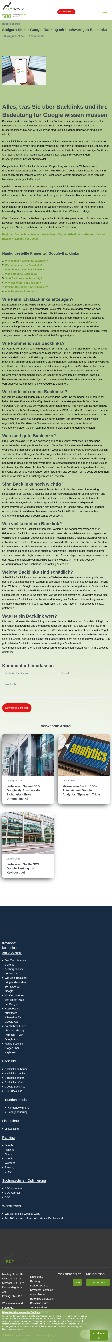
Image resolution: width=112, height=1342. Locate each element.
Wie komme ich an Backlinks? (24, 265)
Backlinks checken (15, 1073)
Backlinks (9, 1061)
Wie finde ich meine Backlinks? (24, 269)
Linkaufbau (10, 1121)
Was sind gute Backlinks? (21, 273)
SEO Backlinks (13, 1091)
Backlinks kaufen (14, 1077)
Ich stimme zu (99, 1335)
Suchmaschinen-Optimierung (24, 1180)
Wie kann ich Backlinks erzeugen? (26, 260)
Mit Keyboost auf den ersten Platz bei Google (14, 1000)
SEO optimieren (14, 1188)
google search (11, 23)
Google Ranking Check (9, 1150)
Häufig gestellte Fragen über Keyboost (14, 1048)
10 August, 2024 (14, 36)
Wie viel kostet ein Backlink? (23, 282)
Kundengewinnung (18, 1107)
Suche (77, 1282)
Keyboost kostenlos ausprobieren (12, 947)
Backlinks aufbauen (16, 1069)
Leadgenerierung (18, 1112)
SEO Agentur (12, 1192)
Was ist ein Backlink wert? (21, 291)
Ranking (8, 1137)
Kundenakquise (17, 1100)
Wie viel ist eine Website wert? (22, 1213)
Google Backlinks (15, 1086)
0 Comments (36, 36)
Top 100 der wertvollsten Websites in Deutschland (34, 1218)
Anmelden (98, 1282)
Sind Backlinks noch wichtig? (23, 278)
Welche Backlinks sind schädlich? (26, 287)
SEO (7, 1197)
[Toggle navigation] (105, 11)
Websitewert (11, 1206)
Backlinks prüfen (14, 1082)
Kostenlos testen (66, 12)
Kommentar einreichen (17, 708)
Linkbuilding (12, 1128)
